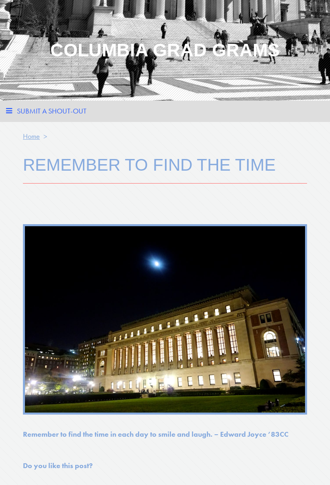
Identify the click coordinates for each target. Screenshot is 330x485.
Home (31, 136)
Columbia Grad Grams (165, 50)
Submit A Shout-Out (52, 111)
